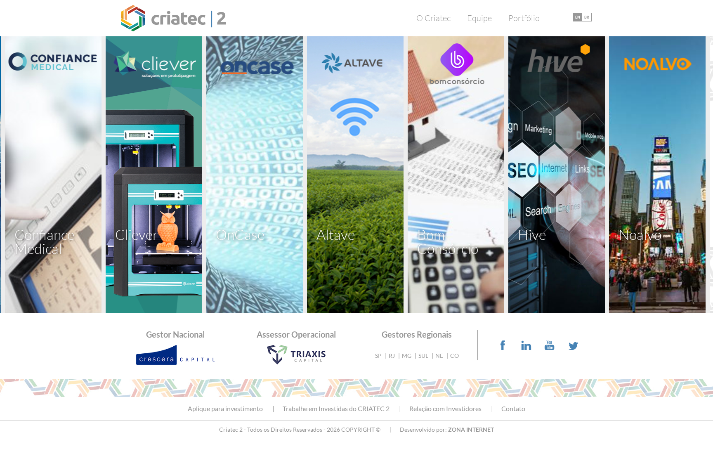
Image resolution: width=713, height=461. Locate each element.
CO (454, 355)
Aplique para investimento (225, 408)
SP (378, 355)
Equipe (479, 18)
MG (406, 355)
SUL (423, 355)
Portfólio (524, 18)
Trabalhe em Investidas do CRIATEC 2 (336, 408)
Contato (513, 408)
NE (439, 355)
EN (577, 17)
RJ (392, 355)
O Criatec (433, 18)
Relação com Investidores (445, 408)
